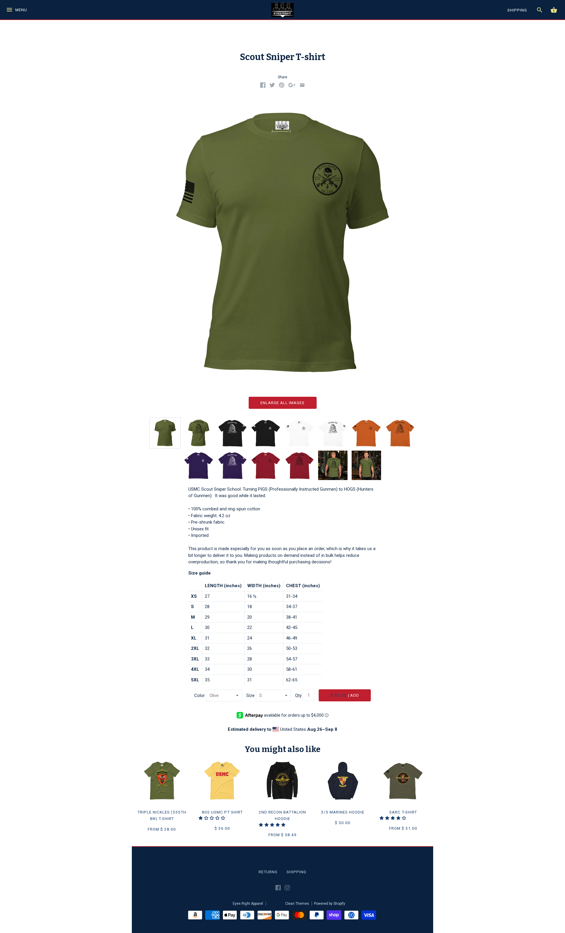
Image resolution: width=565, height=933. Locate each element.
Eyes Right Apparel (248, 904)
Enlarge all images (282, 402)
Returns (268, 871)
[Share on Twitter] (272, 86)
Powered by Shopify (329, 904)
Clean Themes (297, 904)
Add (345, 695)
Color (199, 695)
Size (250, 695)
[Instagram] (287, 888)
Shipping (296, 871)
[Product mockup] (165, 433)
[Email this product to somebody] (302, 86)
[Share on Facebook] (262, 86)
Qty (298, 695)
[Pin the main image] (281, 86)
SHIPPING (517, 10)
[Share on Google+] (291, 86)
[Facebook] (278, 888)
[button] (213, 818)
